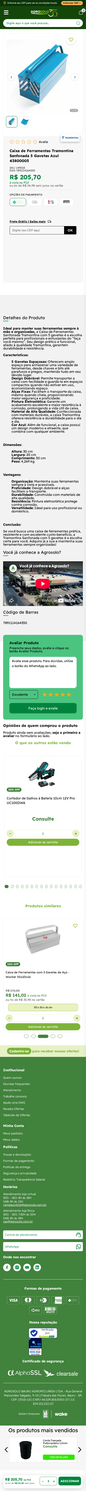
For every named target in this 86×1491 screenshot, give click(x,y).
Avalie (43, 141)
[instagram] (17, 1267)
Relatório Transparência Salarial (24, 1179)
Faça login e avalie (43, 708)
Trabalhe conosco (15, 1096)
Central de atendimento (21, 1235)
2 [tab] (33, 1036)
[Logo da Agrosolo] (44, 12)
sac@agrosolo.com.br (18, 1221)
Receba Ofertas (13, 1109)
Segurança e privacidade (20, 1173)
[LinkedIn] (37, 1267)
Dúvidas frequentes (16, 1084)
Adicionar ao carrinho (43, 842)
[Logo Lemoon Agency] (43, 1414)
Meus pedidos (13, 1133)
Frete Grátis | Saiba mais (28, 221)
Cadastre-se (19, 1051)
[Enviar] (78, 23)
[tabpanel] (43, 84)
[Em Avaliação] (35, 1346)
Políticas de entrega (16, 1167)
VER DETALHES (59, 1457)
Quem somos (12, 1078)
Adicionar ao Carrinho (69, 1481)
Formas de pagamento (18, 1161)
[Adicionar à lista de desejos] (71, 40)
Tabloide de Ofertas (16, 1115)
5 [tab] (59, 1036)
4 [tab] (50, 1036)
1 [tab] (26, 1036)
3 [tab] (41, 1036)
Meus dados (11, 1139)
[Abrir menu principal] (6, 12)
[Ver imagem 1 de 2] (11, 121)
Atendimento (12, 1090)
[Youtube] (27, 1267)
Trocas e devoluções (17, 1154)
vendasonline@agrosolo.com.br (25, 1205)
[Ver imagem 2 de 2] (24, 121)
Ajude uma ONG (14, 1102)
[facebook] (7, 1267)
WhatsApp (12, 1246)
